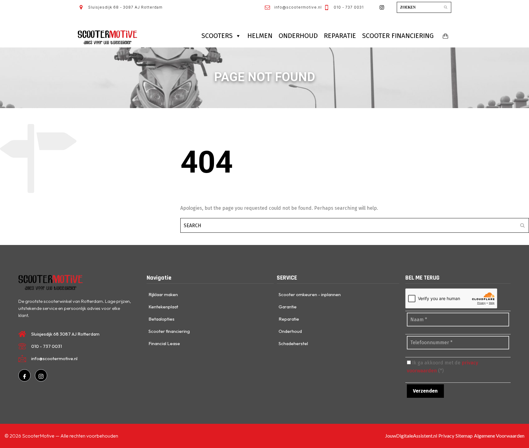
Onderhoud (298, 36)
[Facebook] (24, 375)
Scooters (217, 36)
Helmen (259, 36)
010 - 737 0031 (348, 7)
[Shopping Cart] (444, 36)
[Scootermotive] (107, 37)
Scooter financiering (398, 36)
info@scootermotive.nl (297, 7)
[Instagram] (41, 375)
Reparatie (340, 36)
